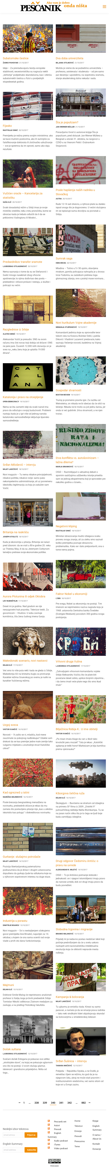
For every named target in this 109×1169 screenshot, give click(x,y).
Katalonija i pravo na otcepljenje (23, 397)
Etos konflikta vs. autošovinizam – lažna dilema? (77, 460)
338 (36, 1102)
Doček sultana (12, 1049)
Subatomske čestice (16, 58)
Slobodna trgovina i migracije (74, 929)
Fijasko (7, 125)
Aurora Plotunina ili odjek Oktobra (24, 596)
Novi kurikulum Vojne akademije (76, 322)
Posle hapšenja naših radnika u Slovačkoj (75, 192)
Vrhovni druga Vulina (69, 661)
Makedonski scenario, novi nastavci (25, 660)
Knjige (95, 1121)
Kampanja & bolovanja (70, 997)
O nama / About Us (97, 1137)
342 (69, 1102)
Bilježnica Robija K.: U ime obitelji (77, 729)
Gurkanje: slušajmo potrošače (21, 856)
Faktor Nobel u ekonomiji (71, 594)
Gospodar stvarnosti (68, 390)
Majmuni (8, 985)
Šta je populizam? (67, 122)
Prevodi (57, 1129)
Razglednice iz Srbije (16, 329)
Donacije (97, 1149)
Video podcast (61, 1148)
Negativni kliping (66, 526)
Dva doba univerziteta (69, 58)
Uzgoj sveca (10, 725)
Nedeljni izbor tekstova (16, 1128)
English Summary (13, 1143)
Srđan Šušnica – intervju (71, 1061)
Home (77, 1121)
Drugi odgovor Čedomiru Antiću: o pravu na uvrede (77, 863)
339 (45, 1102)
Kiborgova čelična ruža (70, 793)
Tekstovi (79, 1126)
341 (61, 1102)
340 (53, 1102)
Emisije (78, 1131)
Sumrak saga (64, 258)
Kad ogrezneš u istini (16, 792)
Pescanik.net (60, 1121)
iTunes (57, 1144)
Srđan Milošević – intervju (19, 464)
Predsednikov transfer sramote (22, 262)
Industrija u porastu (15, 920)
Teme (77, 1146)
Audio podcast (61, 1141)
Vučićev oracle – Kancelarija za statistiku (22, 195)
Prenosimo (80, 1141)
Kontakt (96, 1144)
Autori (57, 1125)
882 (83, 1102)
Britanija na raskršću (16, 532)
